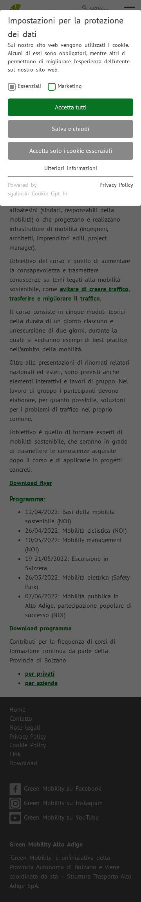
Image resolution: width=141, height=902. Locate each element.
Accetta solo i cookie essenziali (70, 150)
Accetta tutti (71, 107)
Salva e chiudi (70, 128)
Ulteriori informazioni (70, 168)
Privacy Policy (116, 184)
